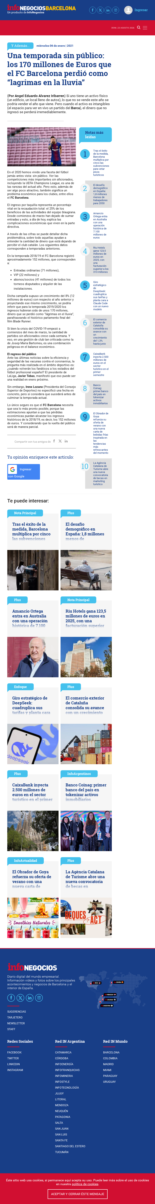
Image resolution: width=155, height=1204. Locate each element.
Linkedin (13, 1064)
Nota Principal (25, 513)
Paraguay (110, 1075)
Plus (70, 513)
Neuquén (61, 1111)
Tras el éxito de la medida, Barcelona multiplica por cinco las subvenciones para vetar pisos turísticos (101, 162)
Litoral (60, 1099)
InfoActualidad (25, 860)
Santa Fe (61, 1140)
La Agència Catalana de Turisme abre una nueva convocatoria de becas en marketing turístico (100, 473)
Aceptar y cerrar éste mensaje (77, 1194)
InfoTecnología (67, 1087)
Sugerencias (16, 1011)
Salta (59, 1122)
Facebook (14, 1052)
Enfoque (20, 687)
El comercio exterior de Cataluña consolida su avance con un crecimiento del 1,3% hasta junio (100, 331)
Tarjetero (15, 1017)
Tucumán (61, 1152)
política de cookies (85, 1184)
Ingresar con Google (19, 472)
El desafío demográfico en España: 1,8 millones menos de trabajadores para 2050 (100, 194)
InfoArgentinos (79, 773)
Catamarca (63, 1052)
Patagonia (62, 1117)
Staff (11, 1029)
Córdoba (61, 1058)
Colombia (110, 1058)
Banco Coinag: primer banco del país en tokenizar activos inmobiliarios (100, 394)
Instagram (15, 1070)
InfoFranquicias (67, 1070)
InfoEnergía (64, 1064)
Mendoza (61, 1105)
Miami (107, 1070)
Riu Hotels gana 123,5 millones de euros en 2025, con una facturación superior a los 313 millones (101, 259)
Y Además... (20, 45)
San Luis (61, 1134)
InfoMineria (64, 1075)
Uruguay (109, 1081)
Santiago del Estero (70, 1146)
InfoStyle (62, 1081)
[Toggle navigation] (145, 28)
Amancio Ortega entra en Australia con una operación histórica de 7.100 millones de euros (100, 225)
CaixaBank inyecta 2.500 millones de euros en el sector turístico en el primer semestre (101, 364)
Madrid (108, 1064)
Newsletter (16, 1023)
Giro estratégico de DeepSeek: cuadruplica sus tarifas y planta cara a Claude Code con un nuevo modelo (100, 296)
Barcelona (111, 1052)
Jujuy (59, 1093)
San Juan (61, 1128)
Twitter (13, 1058)
